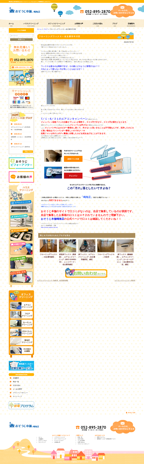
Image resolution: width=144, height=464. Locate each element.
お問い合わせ (81, 442)
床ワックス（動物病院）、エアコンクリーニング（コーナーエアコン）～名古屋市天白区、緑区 (125, 259)
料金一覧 (16, 381)
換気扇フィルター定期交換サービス (106, 438)
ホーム (11, 23)
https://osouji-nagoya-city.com (49, 227)
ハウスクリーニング (31, 23)
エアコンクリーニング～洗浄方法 (20, 147)
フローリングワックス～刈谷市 (106, 255)
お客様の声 (79, 23)
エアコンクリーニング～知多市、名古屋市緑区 (52, 280)
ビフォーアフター (59, 440)
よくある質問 (17, 389)
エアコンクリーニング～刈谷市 (125, 280)
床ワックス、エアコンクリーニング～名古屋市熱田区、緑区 (86, 256)
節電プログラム (101, 437)
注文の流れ (16, 385)
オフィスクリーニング (56, 23)
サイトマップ (17, 396)
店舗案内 (131, 23)
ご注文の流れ (98, 23)
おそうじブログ (43, 440)
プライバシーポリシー (20, 393)
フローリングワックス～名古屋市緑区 (48, 255)
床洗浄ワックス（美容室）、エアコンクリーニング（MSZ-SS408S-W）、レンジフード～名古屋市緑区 (67, 259)
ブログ (114, 23)
